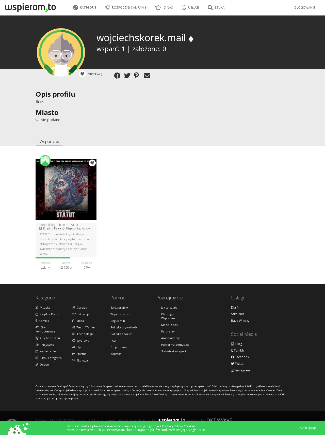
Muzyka (44, 307)
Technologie (84, 334)
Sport (80, 347)
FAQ (113, 340)
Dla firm (236, 308)
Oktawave (219, 420)
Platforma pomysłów (175, 344)
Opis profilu (55, 94)
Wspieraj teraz (120, 314)
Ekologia (81, 360)
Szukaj (219, 7)
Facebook (241, 357)
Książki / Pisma (48, 314)
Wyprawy (82, 340)
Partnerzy (168, 331)
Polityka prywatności (124, 327)
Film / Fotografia (50, 358)
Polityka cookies (121, 334)
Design (43, 364)
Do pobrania (118, 347)
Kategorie (87, 7)
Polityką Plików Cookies (179, 426)
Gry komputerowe (45, 329)
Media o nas (169, 325)
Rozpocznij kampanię (128, 7)
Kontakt (115, 354)
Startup (81, 354)
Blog (238, 344)
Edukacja (82, 314)
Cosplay (81, 307)
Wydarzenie (47, 351)
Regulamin (117, 321)
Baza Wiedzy (240, 321)
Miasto (47, 112)
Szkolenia (238, 314)
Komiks (43, 321)
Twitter (239, 364)
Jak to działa (169, 307)
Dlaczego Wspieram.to (169, 316)
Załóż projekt (119, 307)
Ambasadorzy (170, 338)
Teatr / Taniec (85, 327)
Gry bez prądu (49, 338)
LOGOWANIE (305, 7)
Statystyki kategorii (174, 351)
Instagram (242, 370)
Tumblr (238, 351)
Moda (79, 321)
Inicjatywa (46, 344)
